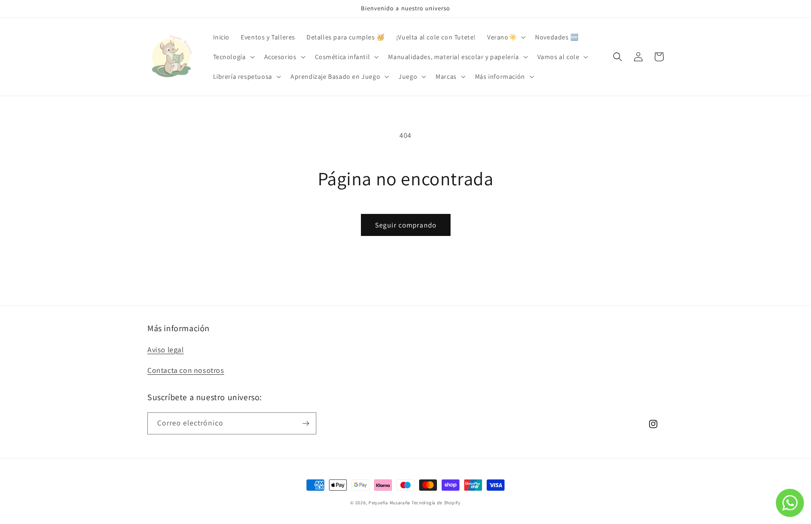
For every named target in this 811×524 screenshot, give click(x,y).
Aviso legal (165, 350)
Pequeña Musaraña (389, 503)
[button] (505, 37)
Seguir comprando (405, 224)
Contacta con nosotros (185, 370)
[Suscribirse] (305, 423)
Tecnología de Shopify (436, 503)
